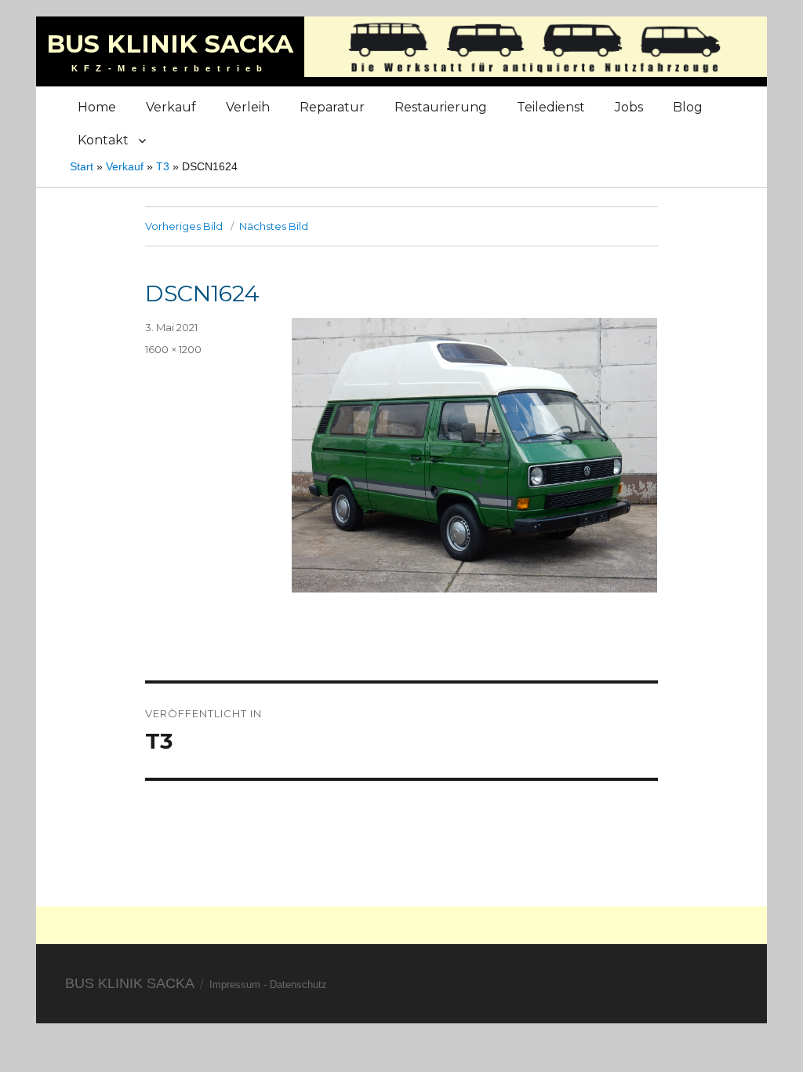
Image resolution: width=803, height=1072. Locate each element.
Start (81, 166)
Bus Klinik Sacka (169, 44)
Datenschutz (298, 984)
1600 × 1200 (173, 349)
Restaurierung (440, 107)
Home (97, 107)
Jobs (629, 107)
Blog (688, 107)
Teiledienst (551, 107)
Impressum (234, 984)
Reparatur (332, 107)
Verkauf (171, 107)
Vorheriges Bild (184, 226)
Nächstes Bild (273, 226)
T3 (162, 166)
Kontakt (103, 140)
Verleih (248, 107)
